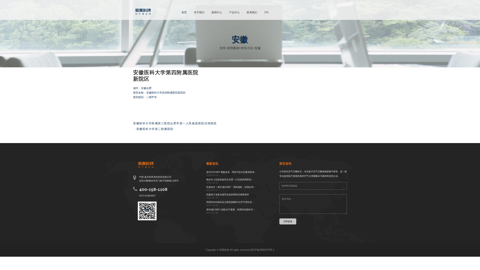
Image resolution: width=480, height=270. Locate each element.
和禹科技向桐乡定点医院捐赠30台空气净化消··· (230, 202)
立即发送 (287, 221)
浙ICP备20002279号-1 (262, 249)
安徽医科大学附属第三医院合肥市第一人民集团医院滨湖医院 (175, 123)
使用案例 (233, 48)
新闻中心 (217, 12)
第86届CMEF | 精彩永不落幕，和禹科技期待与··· (230, 209)
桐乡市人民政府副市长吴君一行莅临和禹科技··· (230, 179)
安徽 (258, 48)
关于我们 (199, 12)
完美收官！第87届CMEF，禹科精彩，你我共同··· (231, 187)
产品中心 (234, 12)
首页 (184, 12)
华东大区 (247, 48)
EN (266, 12)
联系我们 (252, 12)
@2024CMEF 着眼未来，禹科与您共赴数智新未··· (231, 172)
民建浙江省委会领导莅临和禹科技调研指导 (227, 194)
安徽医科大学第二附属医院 (154, 129)
